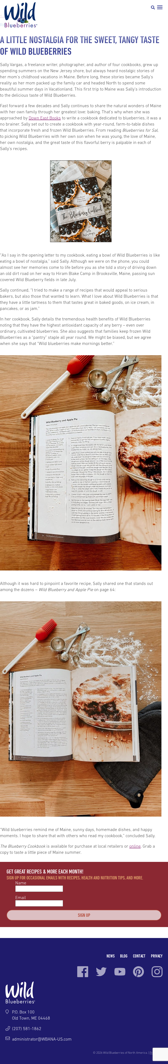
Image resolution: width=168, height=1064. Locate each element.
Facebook (82, 971)
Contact (139, 955)
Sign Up (84, 915)
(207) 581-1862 (26, 1028)
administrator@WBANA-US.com (42, 1039)
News (111, 955)
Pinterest (138, 971)
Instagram (157, 971)
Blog (124, 955)
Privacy (157, 955)
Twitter (101, 971)
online (135, 846)
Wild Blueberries (20, 14)
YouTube (119, 971)
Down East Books (45, 118)
